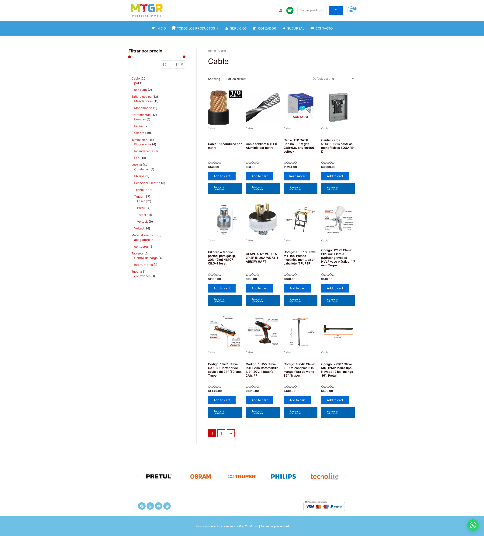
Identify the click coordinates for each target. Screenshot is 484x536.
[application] (217, 28)
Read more (297, 176)
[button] (138, 476)
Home (212, 50)
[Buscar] (336, 10)
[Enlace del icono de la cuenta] (280, 10)
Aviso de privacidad (275, 526)
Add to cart (222, 176)
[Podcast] (290, 10)
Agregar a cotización (219, 188)
